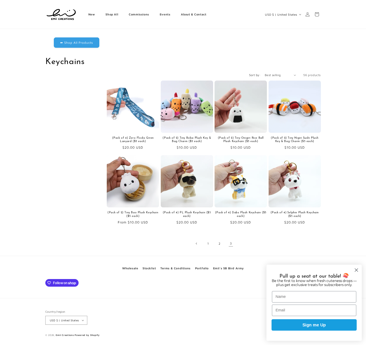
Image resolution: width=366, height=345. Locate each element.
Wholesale (130, 268)
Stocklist (149, 268)
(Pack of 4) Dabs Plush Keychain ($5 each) (240, 214)
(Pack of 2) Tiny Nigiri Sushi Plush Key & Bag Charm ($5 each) (294, 140)
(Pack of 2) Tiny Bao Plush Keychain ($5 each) (132, 214)
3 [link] (231, 243)
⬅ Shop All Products (76, 42)
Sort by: (255, 75)
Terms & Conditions (175, 268)
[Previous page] (196, 243)
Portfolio (202, 268)
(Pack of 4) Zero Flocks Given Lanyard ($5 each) (133, 140)
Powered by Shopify (87, 335)
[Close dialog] (356, 270)
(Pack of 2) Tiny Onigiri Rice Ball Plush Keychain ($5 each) (241, 140)
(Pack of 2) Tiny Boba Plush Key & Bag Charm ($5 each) (186, 140)
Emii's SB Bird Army (228, 268)
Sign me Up (314, 325)
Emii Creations (65, 335)
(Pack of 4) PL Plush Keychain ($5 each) (187, 214)
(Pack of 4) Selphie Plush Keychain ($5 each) (294, 214)
